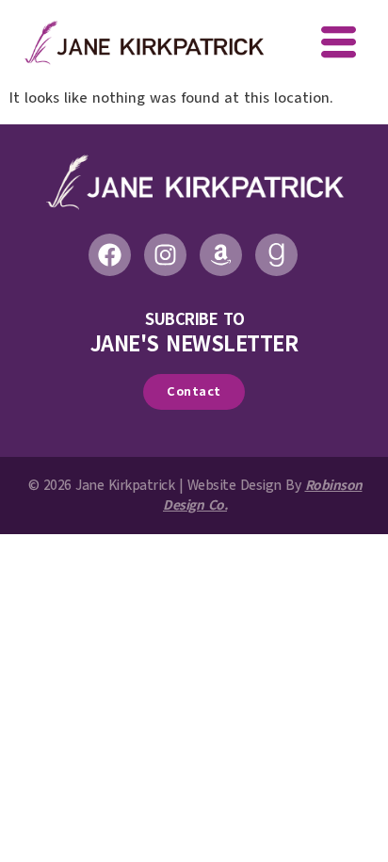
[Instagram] (165, 255)
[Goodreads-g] (276, 255)
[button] (339, 44)
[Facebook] (110, 255)
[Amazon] (221, 255)
